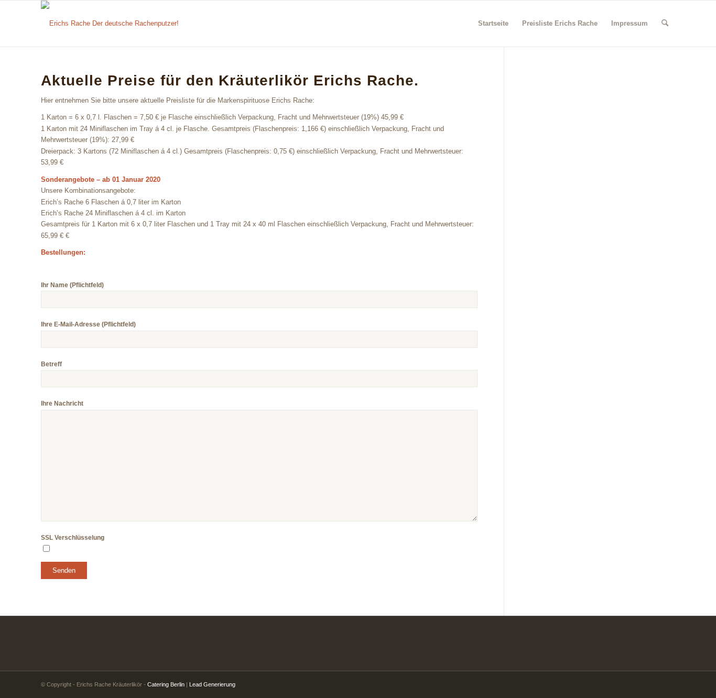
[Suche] (665, 24)
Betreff (51, 364)
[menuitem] (493, 24)
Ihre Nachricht (62, 403)
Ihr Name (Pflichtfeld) (72, 285)
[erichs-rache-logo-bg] (110, 24)
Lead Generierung (212, 684)
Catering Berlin (166, 684)
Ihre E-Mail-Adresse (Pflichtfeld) (88, 324)
